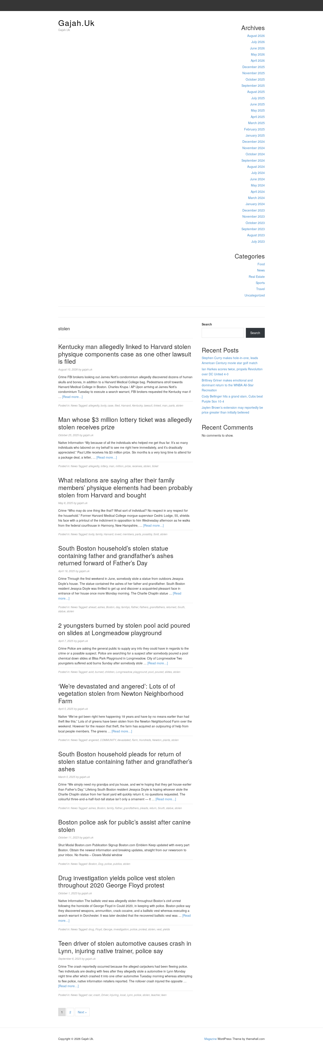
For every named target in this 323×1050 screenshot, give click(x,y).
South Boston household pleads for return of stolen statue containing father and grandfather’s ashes (125, 761)
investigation (121, 929)
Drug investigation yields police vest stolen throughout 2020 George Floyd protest (116, 881)
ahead (92, 607)
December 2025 (253, 67)
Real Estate (257, 276)
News (261, 270)
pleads (144, 808)
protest (143, 929)
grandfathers (157, 607)
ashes (101, 607)
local (123, 995)
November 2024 (253, 148)
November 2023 (253, 216)
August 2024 (256, 166)
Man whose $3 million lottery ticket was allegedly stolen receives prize (125, 423)
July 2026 (258, 42)
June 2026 (257, 48)
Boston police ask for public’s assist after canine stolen (124, 825)
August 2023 (256, 235)
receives (137, 466)
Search (207, 324)
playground (140, 672)
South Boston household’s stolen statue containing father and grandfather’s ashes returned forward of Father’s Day (115, 555)
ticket (155, 466)
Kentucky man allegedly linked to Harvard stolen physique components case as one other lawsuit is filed (124, 353)
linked (157, 405)
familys (125, 607)
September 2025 (253, 85)
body (103, 405)
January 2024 (255, 204)
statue (61, 611)
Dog (100, 864)
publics (117, 864)
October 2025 (255, 79)
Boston (110, 607)
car (90, 995)
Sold (156, 534)
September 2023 (253, 229)
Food (261, 264)
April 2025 (258, 116)
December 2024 (253, 141)
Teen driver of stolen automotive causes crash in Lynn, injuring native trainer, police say (124, 947)
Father (134, 607)
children (109, 672)
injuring (114, 995)
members (128, 534)
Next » (82, 1012)
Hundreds (145, 740)
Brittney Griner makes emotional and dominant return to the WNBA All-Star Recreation (228, 385)
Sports (260, 282)
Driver (104, 995)
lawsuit (148, 405)
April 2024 (258, 191)
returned (171, 607)
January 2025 (255, 135)
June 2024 (257, 179)
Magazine (210, 1039)
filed (117, 405)
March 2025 (256, 123)
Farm (135, 740)
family (99, 534)
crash (96, 995)
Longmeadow (124, 672)
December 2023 (253, 210)
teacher (155, 995)
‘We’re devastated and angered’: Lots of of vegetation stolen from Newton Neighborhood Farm (120, 693)
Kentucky (137, 405)
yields (166, 929)
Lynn (130, 995)
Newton (157, 740)
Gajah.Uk (76, 22)
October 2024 (255, 154)
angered (94, 740)
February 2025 (254, 129)
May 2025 (258, 110)
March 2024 (256, 197)
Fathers (144, 607)
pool (151, 672)
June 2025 (257, 104)
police (108, 864)
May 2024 (258, 185)
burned (99, 672)
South (181, 607)
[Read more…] (72, 396)
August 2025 (256, 91)
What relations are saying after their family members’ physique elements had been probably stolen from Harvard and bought (125, 487)
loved (118, 534)
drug (91, 929)
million (119, 466)
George (107, 929)
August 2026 (256, 35)
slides (168, 672)
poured (159, 672)
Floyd (98, 929)
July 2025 (258, 98)
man (164, 405)
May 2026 (258, 54)
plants (166, 740)
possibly (147, 534)
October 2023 (255, 222)
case (110, 405)
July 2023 (258, 241)
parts (172, 405)
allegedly (94, 405)
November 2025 (253, 73)
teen (164, 995)
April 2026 (258, 60)
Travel (260, 289)
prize (128, 466)
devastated (124, 740)
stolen (179, 405)
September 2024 (253, 160)
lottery (104, 466)
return (152, 808)
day (118, 607)
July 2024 (258, 172)
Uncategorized (255, 295)
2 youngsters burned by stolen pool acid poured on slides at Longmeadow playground (124, 629)
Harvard (126, 405)
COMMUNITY (108, 740)
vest (159, 929)
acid (91, 672)
